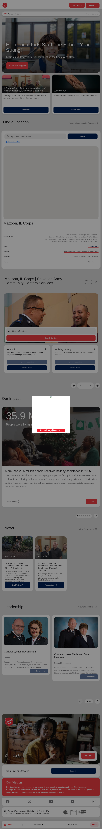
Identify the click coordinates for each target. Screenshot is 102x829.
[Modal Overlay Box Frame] (51, 414)
